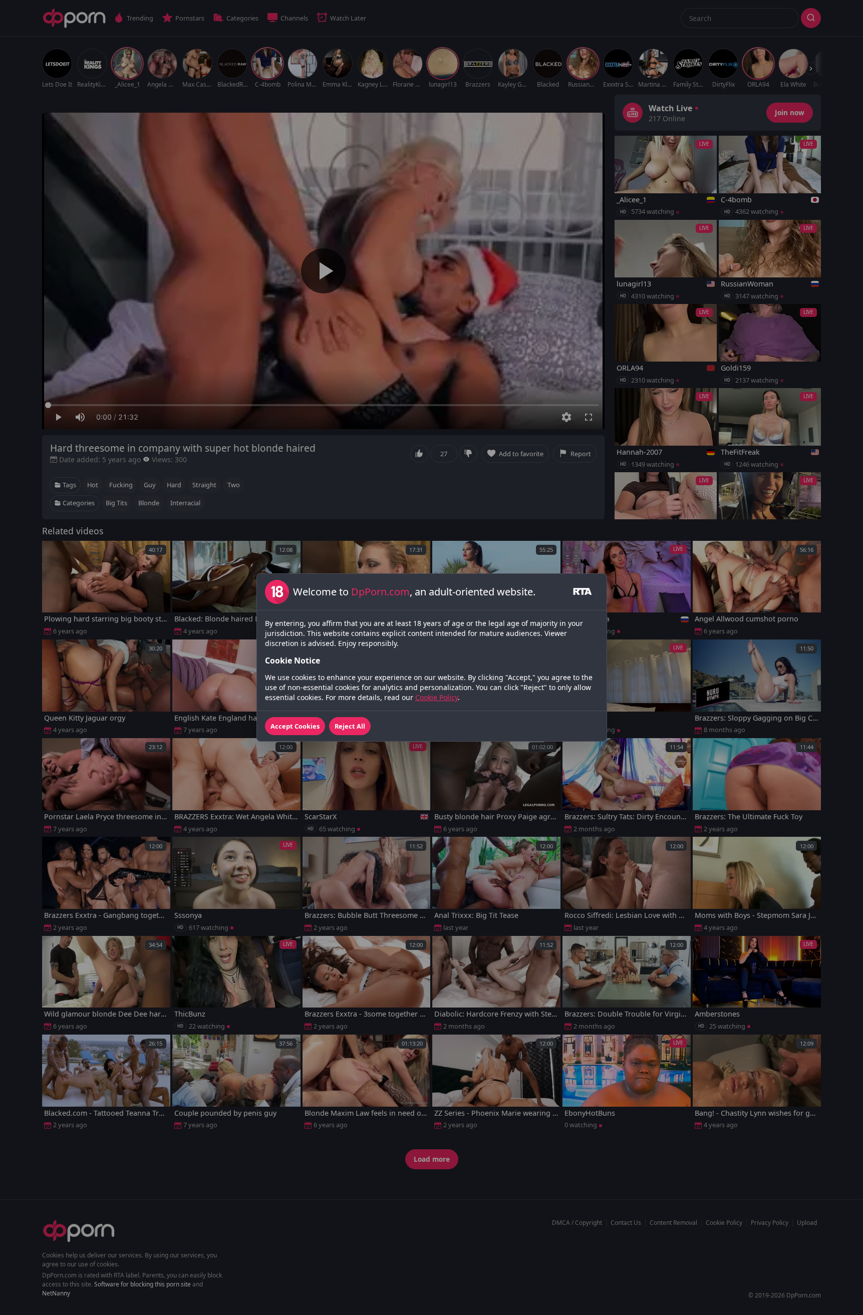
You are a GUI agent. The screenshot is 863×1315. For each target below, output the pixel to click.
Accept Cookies (295, 726)
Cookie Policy (436, 697)
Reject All (350, 726)
